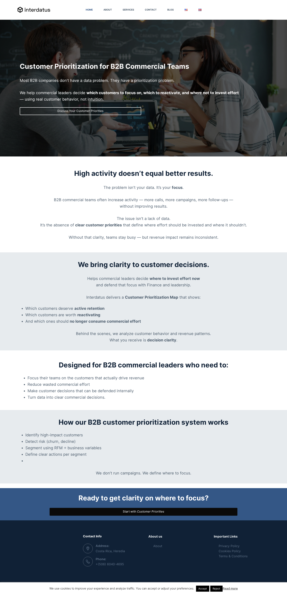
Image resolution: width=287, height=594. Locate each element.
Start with (143, 511)
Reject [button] (216, 588)
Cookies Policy (230, 551)
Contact (151, 9)
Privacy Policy (229, 546)
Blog (170, 9)
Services (128, 9)
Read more (230, 588)
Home (89, 9)
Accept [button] (202, 588)
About (107, 9)
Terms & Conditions (233, 556)
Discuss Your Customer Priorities (80, 111)
